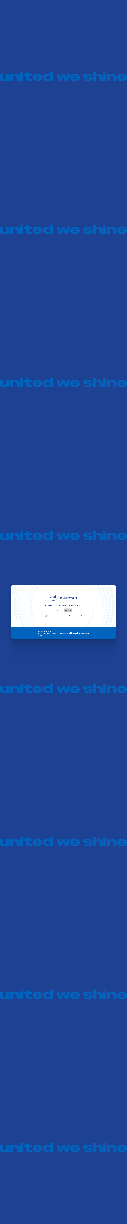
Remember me (65, 616)
